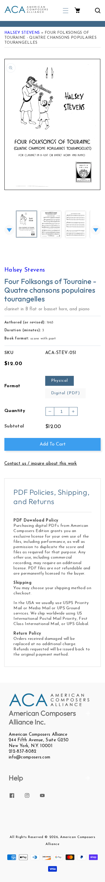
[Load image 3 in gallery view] (75, 224)
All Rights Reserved (26, 837)
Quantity (14, 411)
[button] (66, 10)
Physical (59, 380)
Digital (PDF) (65, 393)
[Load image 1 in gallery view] (26, 224)
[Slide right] (96, 230)
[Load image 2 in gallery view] (51, 224)
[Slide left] (9, 230)
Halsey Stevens (22, 33)
